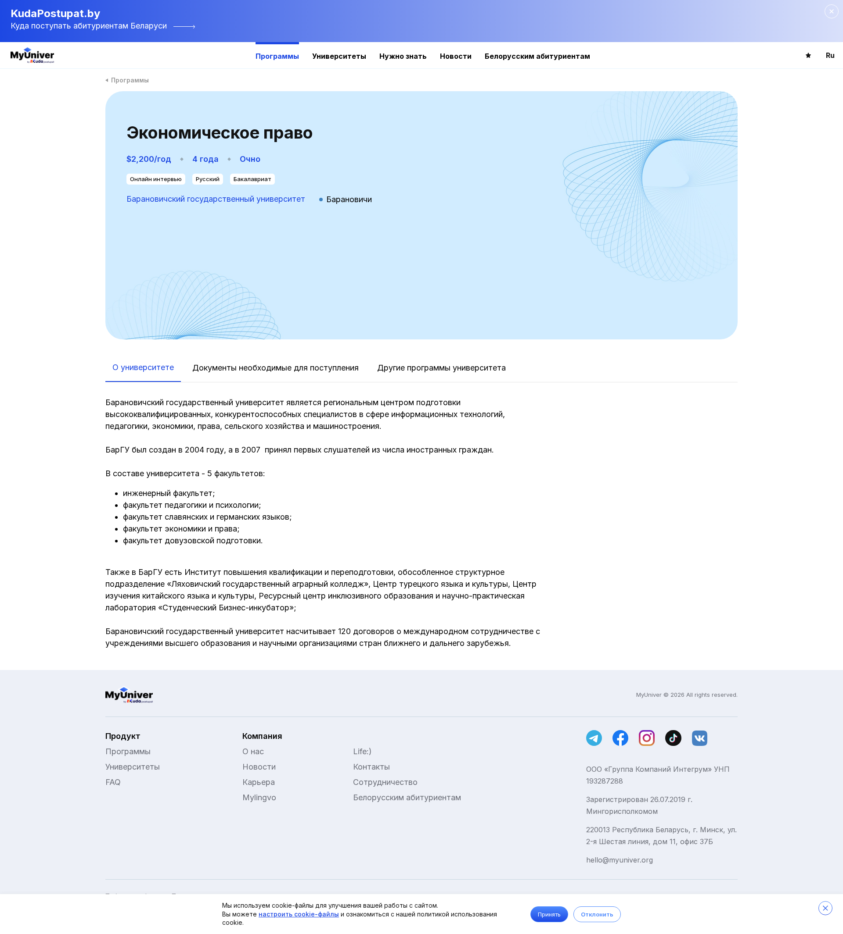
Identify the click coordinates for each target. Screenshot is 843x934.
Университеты (339, 56)
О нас (253, 751)
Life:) (362, 751)
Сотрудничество (385, 782)
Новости (456, 56)
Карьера (258, 782)
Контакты (371, 766)
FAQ (113, 782)
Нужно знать (403, 56)
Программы (277, 56)
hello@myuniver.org (619, 860)
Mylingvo (259, 797)
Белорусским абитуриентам (537, 56)
